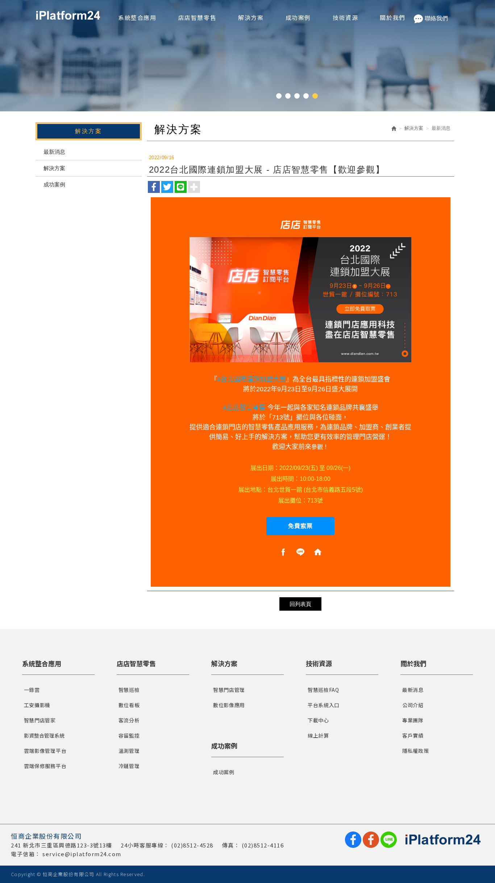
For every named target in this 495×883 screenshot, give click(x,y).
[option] (247, 55)
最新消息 (54, 152)
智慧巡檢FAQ (323, 689)
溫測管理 (129, 750)
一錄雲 (32, 689)
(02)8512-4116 (263, 845)
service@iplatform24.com (81, 854)
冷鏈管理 (129, 765)
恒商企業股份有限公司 (68, 15)
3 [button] (297, 96)
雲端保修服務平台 (45, 765)
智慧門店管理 (229, 689)
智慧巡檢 (129, 689)
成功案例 (54, 184)
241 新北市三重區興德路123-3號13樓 (61, 845)
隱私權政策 (415, 750)
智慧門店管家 (40, 720)
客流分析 (129, 720)
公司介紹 (413, 705)
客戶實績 (413, 735)
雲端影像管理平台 (45, 750)
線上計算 (318, 735)
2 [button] (288, 96)
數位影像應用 (229, 705)
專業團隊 (413, 720)
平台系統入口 (324, 705)
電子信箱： (26, 854)
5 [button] (315, 96)
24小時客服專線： (145, 845)
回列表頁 (300, 604)
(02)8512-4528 (192, 845)
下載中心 (318, 720)
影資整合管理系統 (44, 735)
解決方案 (54, 168)
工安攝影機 (37, 705)
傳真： (231, 845)
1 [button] (279, 96)
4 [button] (306, 96)
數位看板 (129, 705)
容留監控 (129, 735)
